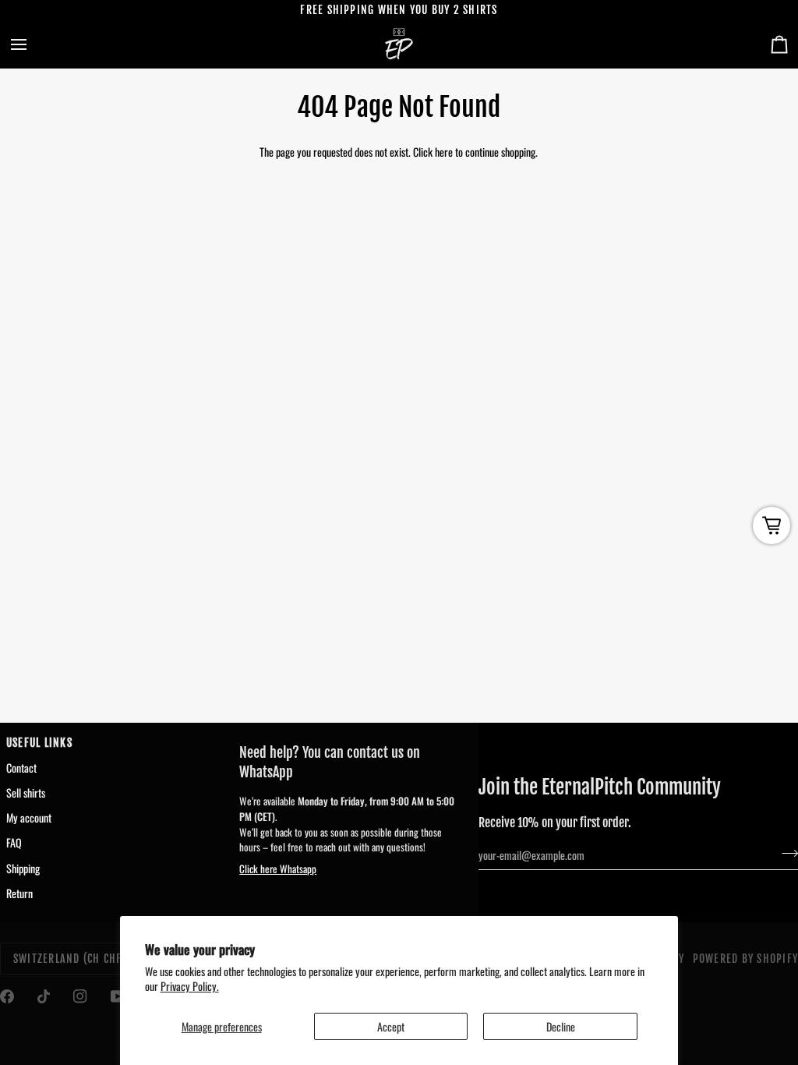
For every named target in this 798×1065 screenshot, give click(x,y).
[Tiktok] (43, 996)
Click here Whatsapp (277, 868)
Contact (21, 767)
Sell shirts (25, 792)
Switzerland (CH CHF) (70, 958)
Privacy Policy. (190, 986)
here (444, 151)
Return (19, 893)
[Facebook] (7, 996)
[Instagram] (80, 996)
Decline (560, 1026)
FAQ (14, 842)
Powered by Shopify (745, 958)
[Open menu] (32, 44)
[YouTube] (118, 996)
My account (28, 817)
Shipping (23, 868)
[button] (349, 739)
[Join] (785, 853)
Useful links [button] (39, 742)
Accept (390, 1026)
